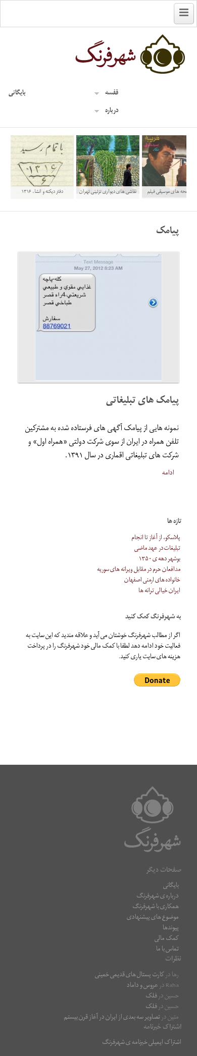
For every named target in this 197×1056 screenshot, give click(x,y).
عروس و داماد (142, 986)
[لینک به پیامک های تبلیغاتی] (98, 317)
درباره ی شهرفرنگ (157, 896)
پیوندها (171, 928)
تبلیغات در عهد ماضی (157, 549)
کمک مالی (167, 939)
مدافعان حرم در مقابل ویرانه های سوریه (138, 570)
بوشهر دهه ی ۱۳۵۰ (159, 559)
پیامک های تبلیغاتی (142, 401)
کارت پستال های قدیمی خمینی (129, 975)
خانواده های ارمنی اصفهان (152, 581)
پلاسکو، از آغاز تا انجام (155, 538)
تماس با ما (167, 949)
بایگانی (17, 93)
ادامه (168, 473)
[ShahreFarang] (98, 54)
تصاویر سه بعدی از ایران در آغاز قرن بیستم (112, 1018)
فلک (151, 996)
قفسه (111, 93)
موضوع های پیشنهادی (153, 918)
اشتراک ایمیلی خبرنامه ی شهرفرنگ (141, 1043)
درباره (112, 111)
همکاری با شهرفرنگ (155, 907)
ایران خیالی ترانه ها (159, 591)
